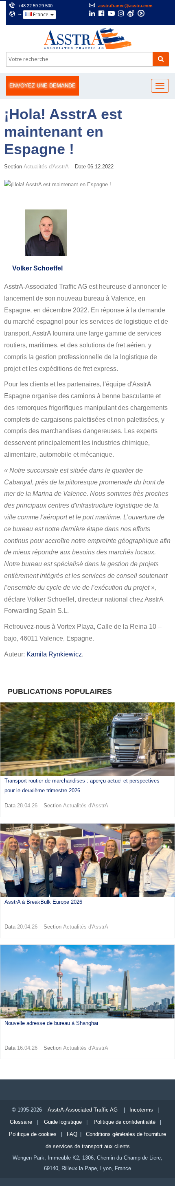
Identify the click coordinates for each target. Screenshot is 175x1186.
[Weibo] (130, 13)
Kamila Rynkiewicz (54, 654)
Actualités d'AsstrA (46, 167)
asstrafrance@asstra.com (125, 5)
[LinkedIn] (92, 14)
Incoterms (141, 1110)
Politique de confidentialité (124, 1122)
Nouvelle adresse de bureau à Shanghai (51, 1023)
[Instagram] (121, 14)
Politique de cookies (33, 1134)
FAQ (72, 1134)
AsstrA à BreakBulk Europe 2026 (43, 902)
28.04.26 (27, 805)
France (41, 14)
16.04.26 (27, 1048)
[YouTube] (111, 14)
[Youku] (141, 13)
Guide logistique (63, 1122)
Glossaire (21, 1122)
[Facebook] (101, 14)
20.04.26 (27, 927)
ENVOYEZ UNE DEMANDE (42, 86)
